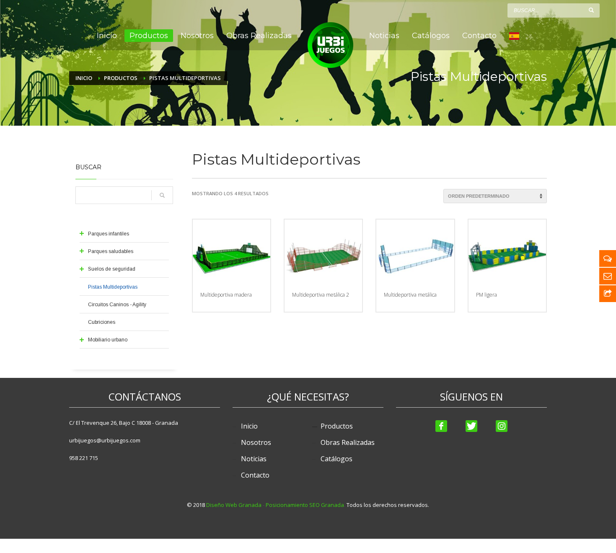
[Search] (162, 195)
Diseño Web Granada (233, 505)
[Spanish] (514, 35)
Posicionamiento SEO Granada (305, 505)
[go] (591, 10)
